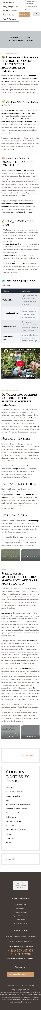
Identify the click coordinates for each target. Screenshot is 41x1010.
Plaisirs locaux (11, 817)
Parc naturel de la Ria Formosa (16, 830)
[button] (22, 14)
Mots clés (11, 859)
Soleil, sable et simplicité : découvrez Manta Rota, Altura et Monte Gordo (19, 579)
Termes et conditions (20, 912)
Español (11, 15)
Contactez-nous (20, 919)
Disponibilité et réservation (20, 916)
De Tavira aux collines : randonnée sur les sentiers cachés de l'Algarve (20, 400)
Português (12, 19)
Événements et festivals (14, 792)
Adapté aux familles (7, 390)
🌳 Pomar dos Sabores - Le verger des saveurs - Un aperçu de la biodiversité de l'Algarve (19, 64)
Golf (7, 800)
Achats (8, 834)
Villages (3, 569)
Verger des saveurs (25, 212)
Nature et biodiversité (7, 53)
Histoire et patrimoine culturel (16, 808)
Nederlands (12, 11)
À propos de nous (20, 904)
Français (11, 2)
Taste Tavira (17, 53)
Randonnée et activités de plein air (18, 804)
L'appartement (20, 908)
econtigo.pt (15, 212)
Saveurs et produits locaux (15, 813)
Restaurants (10, 825)
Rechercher (28, 756)
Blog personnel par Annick (20, 923)
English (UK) (13, 6)
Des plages (10, 787)
